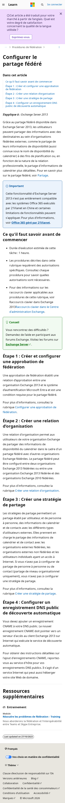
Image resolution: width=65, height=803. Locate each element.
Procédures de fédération (27, 47)
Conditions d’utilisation (16, 793)
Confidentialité (31, 783)
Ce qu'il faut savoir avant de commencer (29, 81)
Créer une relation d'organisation (37, 490)
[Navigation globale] (3, 5)
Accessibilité (41, 793)
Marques (8, 798)
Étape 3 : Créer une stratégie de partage (29, 98)
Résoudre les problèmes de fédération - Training (31, 716)
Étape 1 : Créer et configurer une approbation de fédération (32, 87)
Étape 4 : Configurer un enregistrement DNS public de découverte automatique (31, 104)
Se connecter (54, 4)
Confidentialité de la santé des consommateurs (30, 788)
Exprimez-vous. (21, 37)
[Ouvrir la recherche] (42, 5)
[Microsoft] (32, 4)
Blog (33, 778)
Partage (43, 175)
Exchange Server (17, 344)
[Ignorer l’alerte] (61, 13)
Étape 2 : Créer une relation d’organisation (30, 93)
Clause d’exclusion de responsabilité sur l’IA (28, 773)
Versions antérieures (15, 778)
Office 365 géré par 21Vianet (30, 223)
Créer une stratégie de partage (35, 593)
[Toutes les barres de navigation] (6, 47)
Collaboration (10, 783)
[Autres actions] (59, 47)
